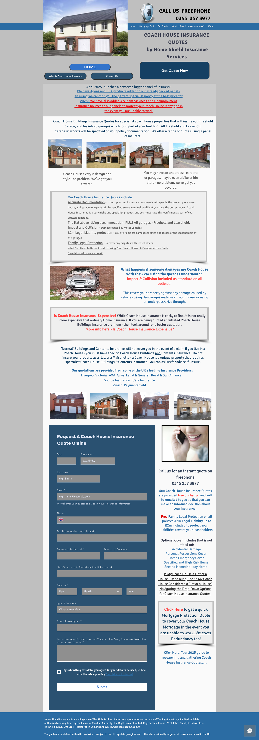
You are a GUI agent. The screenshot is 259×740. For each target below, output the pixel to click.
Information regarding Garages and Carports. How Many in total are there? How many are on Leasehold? (101, 641)
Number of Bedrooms (117, 549)
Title (60, 454)
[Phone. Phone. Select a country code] (62, 519)
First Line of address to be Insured (76, 531)
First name (87, 454)
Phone (60, 513)
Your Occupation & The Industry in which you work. (85, 567)
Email (61, 490)
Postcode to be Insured (70, 549)
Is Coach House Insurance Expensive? (143, 329)
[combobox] (102, 591)
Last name (63, 472)
